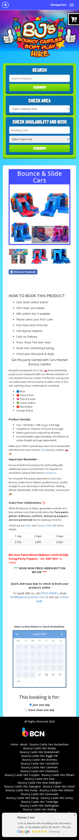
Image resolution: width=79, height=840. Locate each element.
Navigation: (59, 4)
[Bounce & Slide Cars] (39, 214)
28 (46, 674)
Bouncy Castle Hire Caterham (39, 767)
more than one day (41, 710)
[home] (5, 5)
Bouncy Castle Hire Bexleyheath (39, 752)
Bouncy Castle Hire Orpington (22, 786)
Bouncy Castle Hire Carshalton (39, 763)
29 (53, 674)
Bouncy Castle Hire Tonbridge (39, 802)
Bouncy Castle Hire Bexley (39, 748)
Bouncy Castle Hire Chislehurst (39, 771)
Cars (43, 450)
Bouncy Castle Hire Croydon (22, 775)
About (24, 744)
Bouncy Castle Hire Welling (39, 809)
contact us (51, 472)
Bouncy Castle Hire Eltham (57, 775)
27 (39, 674)
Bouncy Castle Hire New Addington (39, 782)
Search (39, 87)
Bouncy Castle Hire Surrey (57, 798)
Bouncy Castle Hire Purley (22, 790)
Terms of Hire (45, 525)
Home (14, 744)
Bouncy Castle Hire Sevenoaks (39, 794)
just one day (41, 705)
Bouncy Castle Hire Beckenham (49, 744)
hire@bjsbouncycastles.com (27, 597)
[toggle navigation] (71, 5)
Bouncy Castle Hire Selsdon (57, 790)
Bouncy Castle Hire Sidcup (22, 798)
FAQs (28, 525)
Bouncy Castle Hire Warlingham (39, 805)
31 (18, 681)
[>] (62, 634)
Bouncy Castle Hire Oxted (59, 786)
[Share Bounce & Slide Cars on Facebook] (39, 271)
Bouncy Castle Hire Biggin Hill (39, 756)
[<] (17, 634)
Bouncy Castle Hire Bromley (39, 759)
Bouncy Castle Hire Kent (40, 779)
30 (60, 674)
